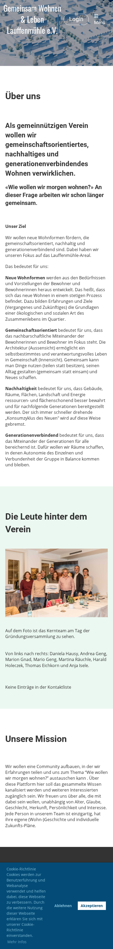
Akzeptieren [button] (92, 905)
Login (76, 19)
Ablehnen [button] (63, 905)
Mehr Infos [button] (17, 941)
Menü (99, 22)
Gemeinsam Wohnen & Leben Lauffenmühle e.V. (32, 19)
